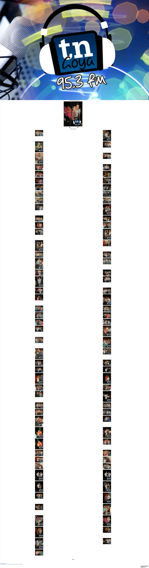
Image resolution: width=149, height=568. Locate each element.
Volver (73, 559)
